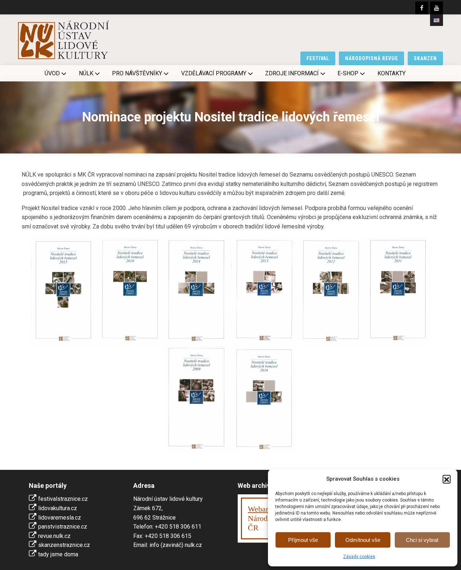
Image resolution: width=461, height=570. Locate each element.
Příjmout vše (303, 540)
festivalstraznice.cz (63, 498)
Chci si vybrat (422, 540)
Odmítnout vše (362, 540)
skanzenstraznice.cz (64, 545)
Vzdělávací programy (213, 73)
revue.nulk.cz (54, 536)
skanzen (425, 58)
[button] (446, 478)
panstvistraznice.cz (62, 526)
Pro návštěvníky (137, 73)
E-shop (347, 73)
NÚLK (86, 73)
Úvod (52, 73)
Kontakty (391, 73)
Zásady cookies (359, 556)
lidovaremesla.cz (59, 517)
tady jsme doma (58, 554)
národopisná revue (371, 58)
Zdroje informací (292, 73)
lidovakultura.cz (57, 508)
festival (318, 58)
